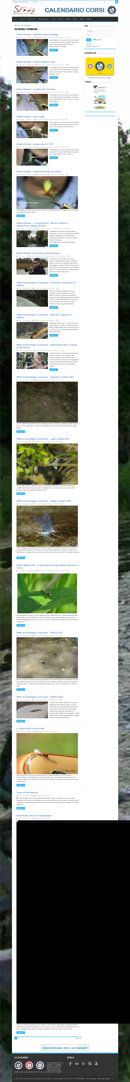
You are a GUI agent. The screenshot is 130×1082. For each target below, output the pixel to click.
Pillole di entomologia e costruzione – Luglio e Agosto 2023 (42, 439)
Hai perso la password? (93, 46)
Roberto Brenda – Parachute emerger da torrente (38, 171)
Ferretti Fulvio (21, 37)
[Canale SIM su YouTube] (83, 1064)
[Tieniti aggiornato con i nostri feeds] (90, 1064)
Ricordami (98, 40)
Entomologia (47, 37)
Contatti (88, 19)
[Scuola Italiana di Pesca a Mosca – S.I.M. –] (25, 9)
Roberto (20, 288)
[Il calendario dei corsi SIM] (80, 10)
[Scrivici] (96, 1064)
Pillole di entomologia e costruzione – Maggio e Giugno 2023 (43, 501)
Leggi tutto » (54, 50)
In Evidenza (46, 731)
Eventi (52, 37)
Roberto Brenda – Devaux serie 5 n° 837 (34, 144)
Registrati (89, 44)
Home (15, 19)
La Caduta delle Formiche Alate (30, 728)
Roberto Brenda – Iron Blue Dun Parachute (35, 89)
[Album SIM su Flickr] (77, 1064)
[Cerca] (116, 1)
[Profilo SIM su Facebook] (70, 1064)
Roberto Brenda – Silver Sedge (30, 117)
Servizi (60, 19)
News (60, 37)
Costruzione (41, 37)
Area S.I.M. (31, 19)
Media (75, 19)
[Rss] (104, 2)
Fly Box (56, 37)
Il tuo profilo (34, 2)
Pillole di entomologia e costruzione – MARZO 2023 (39, 697)
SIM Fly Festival (43, 19)
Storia (63, 37)
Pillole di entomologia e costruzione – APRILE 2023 (39, 633)
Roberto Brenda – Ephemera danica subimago (37, 34)
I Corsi (53, 19)
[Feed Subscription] (80, 29)
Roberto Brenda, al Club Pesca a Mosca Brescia (38, 253)
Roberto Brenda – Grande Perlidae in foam (35, 62)
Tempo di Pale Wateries (27, 792)
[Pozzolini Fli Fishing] (100, 107)
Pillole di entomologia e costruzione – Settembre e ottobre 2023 (45, 377)
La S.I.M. (22, 19)
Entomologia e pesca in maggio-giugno (33, 815)
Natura (53, 288)
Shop (81, 19)
